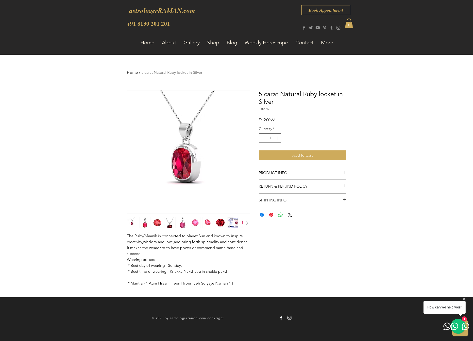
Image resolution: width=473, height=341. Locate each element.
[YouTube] (317, 27)
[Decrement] (262, 138)
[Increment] (277, 138)
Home (132, 72)
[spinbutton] (270, 138)
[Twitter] (310, 27)
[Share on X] (290, 215)
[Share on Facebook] (262, 215)
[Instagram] (338, 27)
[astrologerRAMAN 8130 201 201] (281, 318)
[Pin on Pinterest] (271, 215)
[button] (349, 23)
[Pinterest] (324, 27)
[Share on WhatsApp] (281, 215)
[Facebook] (303, 27)
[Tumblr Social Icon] (331, 27)
